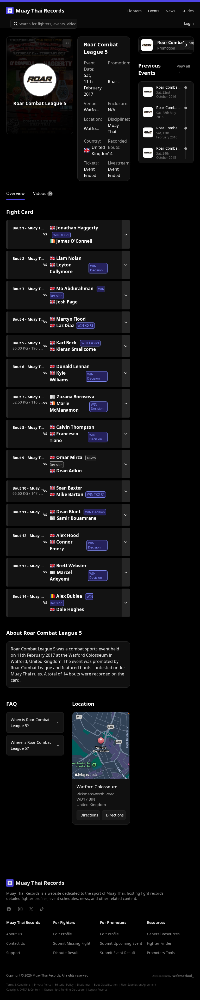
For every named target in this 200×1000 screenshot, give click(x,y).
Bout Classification (105, 984)
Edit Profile (62, 933)
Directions (89, 815)
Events (153, 10)
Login (189, 23)
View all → (183, 69)
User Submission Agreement (138, 984)
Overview (15, 193)
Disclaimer (83, 984)
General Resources (163, 933)
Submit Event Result (117, 952)
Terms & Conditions (18, 984)
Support (13, 952)
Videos (39, 193)
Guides (188, 10)
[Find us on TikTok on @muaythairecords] (42, 909)
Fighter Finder (159, 943)
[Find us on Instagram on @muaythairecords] (20, 909)
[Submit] (15, 23)
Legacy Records (98, 989)
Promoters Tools (161, 952)
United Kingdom (101, 150)
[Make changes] (67, 43)
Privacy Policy (42, 984)
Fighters (134, 10)
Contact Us (15, 943)
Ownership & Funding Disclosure (64, 989)
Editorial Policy (64, 984)
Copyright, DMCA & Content (23, 989)
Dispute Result (66, 952)
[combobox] (43, 24)
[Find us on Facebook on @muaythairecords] (8, 909)
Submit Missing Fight (71, 943)
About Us (14, 933)
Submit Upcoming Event (121, 943)
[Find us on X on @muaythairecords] (31, 909)
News (170, 10)
